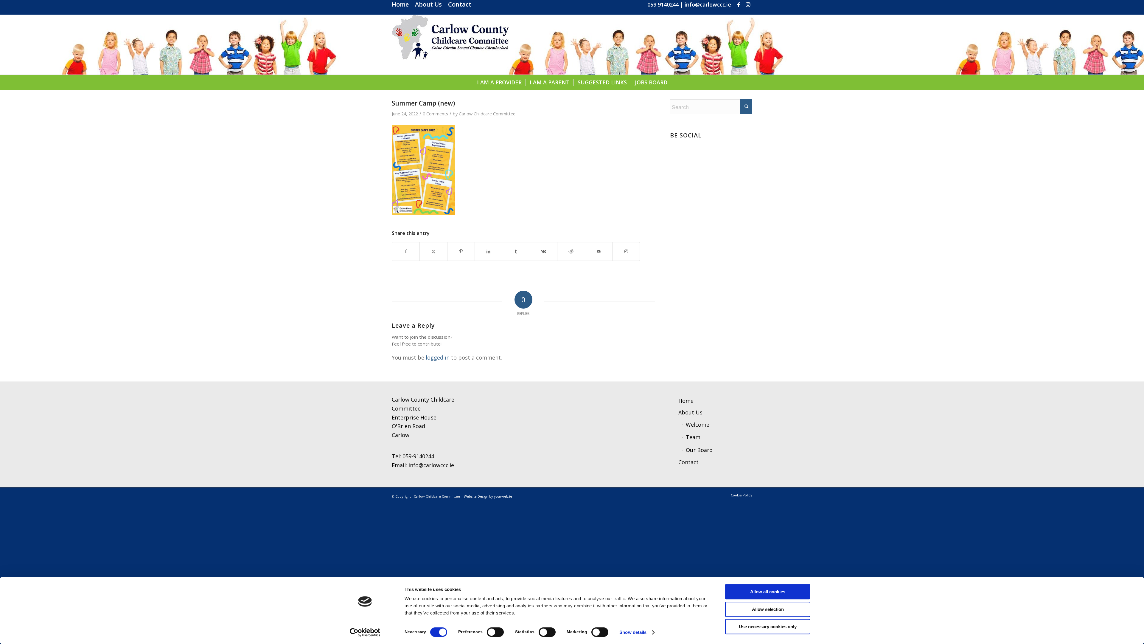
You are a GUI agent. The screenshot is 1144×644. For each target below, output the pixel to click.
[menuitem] (402, 4)
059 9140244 (663, 4)
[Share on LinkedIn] (488, 251)
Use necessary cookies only (768, 626)
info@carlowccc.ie (708, 4)
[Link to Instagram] (747, 4)
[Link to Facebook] (738, 4)
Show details (632, 632)
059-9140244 (418, 456)
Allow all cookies (767, 591)
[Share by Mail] (598, 251)
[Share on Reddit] (571, 251)
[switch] (495, 632)
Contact (688, 462)
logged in (438, 357)
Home (686, 400)
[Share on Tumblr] (515, 251)
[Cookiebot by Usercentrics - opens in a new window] (365, 632)
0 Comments (435, 114)
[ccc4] (450, 45)
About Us (690, 412)
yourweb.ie (503, 496)
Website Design (476, 496)
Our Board (699, 449)
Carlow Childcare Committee (487, 114)
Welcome (697, 424)
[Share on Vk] (543, 251)
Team (693, 437)
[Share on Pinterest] (461, 251)
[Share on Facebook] (405, 251)
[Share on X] (433, 251)
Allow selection (768, 609)
